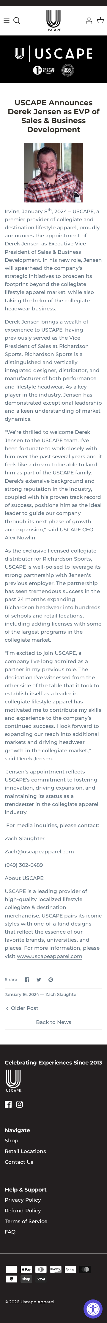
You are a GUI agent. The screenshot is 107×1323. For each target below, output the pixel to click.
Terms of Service (26, 1221)
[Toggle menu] (6, 20)
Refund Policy (23, 1211)
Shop (11, 1140)
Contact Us (19, 1162)
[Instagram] (19, 1104)
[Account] (87, 20)
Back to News (53, 1022)
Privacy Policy (23, 1200)
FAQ (10, 1232)
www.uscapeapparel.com (49, 956)
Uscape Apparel (37, 1302)
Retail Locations (25, 1151)
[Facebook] (8, 1104)
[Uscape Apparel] (53, 20)
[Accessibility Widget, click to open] (93, 1309)
